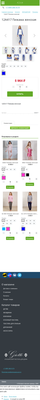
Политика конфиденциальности (11, 372)
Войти (5, 396)
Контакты (6, 296)
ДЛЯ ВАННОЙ (7, 327)
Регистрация (13, 396)
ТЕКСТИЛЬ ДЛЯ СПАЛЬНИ (11, 324)
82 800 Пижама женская (10, 214)
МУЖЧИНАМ (7, 316)
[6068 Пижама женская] (10, 150)
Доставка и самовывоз (10, 288)
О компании (7, 292)
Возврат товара (8, 299)
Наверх (4, 381)
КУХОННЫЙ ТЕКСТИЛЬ (10, 320)
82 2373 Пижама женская (30, 214)
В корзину (10, 187)
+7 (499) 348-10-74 (13, 7)
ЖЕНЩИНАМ (7, 313)
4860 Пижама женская (30, 163)
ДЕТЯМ (5, 309)
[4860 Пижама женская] (29, 150)
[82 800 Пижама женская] (10, 201)
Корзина (6, 399)
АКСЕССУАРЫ (8, 331)
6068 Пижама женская (10, 163)
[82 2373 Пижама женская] (29, 201)
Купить (20, 94)
